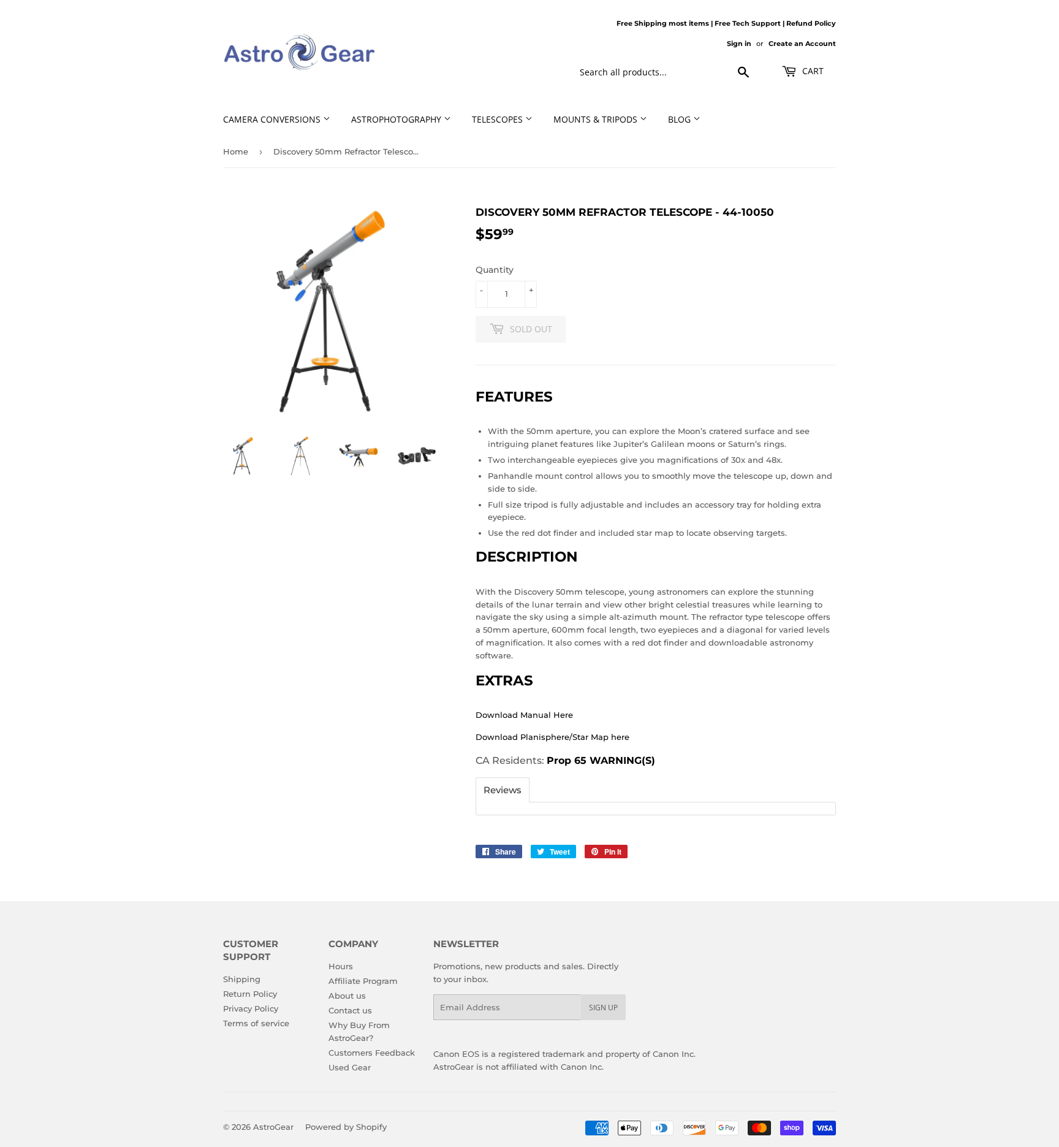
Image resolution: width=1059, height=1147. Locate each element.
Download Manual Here (524, 715)
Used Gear (349, 1067)
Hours (340, 966)
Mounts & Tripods (596, 119)
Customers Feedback (371, 1052)
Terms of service (256, 1023)
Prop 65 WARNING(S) (601, 760)
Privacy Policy (250, 1008)
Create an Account (802, 43)
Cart (812, 71)
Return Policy (250, 994)
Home (235, 151)
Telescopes (498, 119)
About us (347, 995)
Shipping (241, 979)
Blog (680, 119)
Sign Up (603, 1007)
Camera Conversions (273, 119)
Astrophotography (397, 119)
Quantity (495, 269)
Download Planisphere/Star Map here (552, 737)
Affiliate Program (363, 981)
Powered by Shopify (346, 1127)
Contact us (350, 1010)
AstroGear (273, 1127)
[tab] (503, 789)
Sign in (739, 43)
